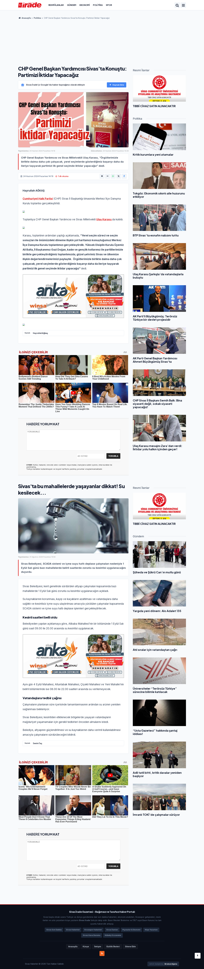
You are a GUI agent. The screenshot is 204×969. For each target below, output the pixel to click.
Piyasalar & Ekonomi (131, 930)
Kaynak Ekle (118, 85)
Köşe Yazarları (151, 930)
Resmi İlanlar (56, 5)
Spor (109, 5)
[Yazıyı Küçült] (107, 176)
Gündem (71, 5)
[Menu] (183, 5)
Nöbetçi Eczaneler (113, 935)
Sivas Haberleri (73, 930)
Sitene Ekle (130, 946)
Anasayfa (26, 18)
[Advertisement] (102, 41)
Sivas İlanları (112, 930)
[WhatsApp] (113, 176)
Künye (86, 946)
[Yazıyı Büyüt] (102, 176)
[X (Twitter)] (118, 176)
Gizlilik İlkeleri (113, 946)
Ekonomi (85, 5)
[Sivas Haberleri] (29, 4)
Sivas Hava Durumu (91, 935)
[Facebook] (124, 176)
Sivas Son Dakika (54, 930)
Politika (98, 5)
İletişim (97, 946)
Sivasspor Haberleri (93, 930)
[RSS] (102, 953)
